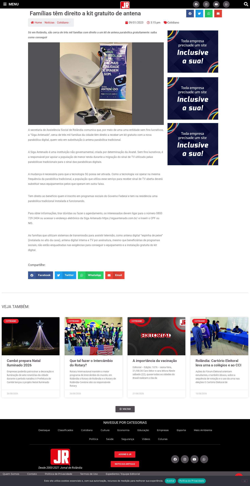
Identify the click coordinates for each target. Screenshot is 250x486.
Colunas (163, 439)
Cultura (105, 430)
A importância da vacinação (155, 361)
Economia (123, 430)
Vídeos (146, 439)
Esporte (181, 430)
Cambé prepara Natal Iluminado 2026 (23, 363)
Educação (143, 430)
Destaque (44, 430)
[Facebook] (196, 4)
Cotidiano (63, 22)
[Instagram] (206, 4)
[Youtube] (216, 4)
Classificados (65, 430)
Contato (32, 474)
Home (38, 22)
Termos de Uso (89, 474)
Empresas (163, 430)
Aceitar (170, 480)
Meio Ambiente (203, 430)
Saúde (109, 439)
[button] (246, 4)
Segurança (127, 439)
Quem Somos (11, 474)
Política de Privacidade (58, 474)
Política (93, 439)
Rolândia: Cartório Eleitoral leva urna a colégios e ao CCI (218, 363)
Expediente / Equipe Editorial (123, 474)
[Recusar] (244, 480)
